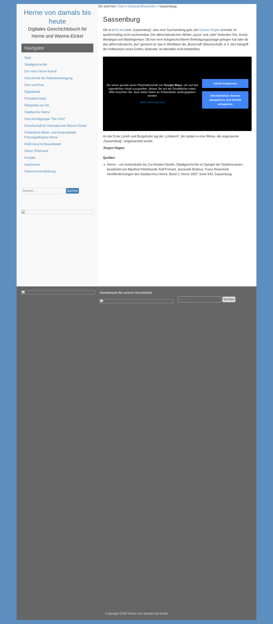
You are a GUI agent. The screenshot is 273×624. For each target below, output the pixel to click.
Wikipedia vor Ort (36, 105)
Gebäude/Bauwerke (142, 6)
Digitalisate (32, 91)
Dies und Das (34, 85)
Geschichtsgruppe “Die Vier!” (44, 119)
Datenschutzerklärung (40, 171)
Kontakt (29, 157)
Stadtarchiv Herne (37, 112)
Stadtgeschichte (35, 64)
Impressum (32, 164)
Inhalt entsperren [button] (225, 83)
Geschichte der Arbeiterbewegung (48, 78)
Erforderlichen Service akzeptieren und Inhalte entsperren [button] (225, 100)
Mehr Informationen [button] (152, 102)
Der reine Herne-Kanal (40, 71)
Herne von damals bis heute (148, 613)
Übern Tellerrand (36, 151)
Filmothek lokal (35, 98)
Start (27, 57)
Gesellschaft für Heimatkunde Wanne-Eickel (55, 125)
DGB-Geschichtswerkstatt (42, 144)
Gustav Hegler (209, 30)
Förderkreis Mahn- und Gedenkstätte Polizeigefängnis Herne (50, 135)
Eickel (120, 30)
